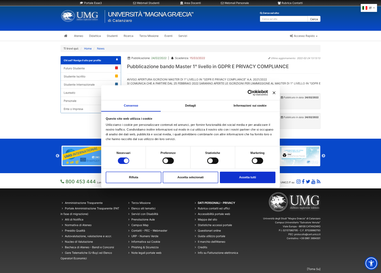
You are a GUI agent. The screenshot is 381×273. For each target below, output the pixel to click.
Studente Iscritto (74, 76)
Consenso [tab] (131, 105)
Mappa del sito (207, 219)
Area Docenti (192, 3)
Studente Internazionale (79, 84)
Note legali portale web (146, 252)
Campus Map (140, 225)
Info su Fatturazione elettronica (218, 252)
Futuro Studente (74, 68)
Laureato (69, 92)
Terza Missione (141, 202)
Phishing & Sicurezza (145, 247)
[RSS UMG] (318, 181)
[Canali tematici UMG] (313, 181)
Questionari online (209, 230)
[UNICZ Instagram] (298, 181)
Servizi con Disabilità (144, 214)
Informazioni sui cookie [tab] (250, 105)
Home (88, 48)
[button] (303, 36)
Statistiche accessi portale (215, 225)
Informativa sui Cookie (145, 241)
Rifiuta (133, 177)
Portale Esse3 (92, 3)
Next (323, 156)
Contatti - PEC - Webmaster (149, 230)
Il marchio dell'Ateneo (211, 241)
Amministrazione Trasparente (84, 202)
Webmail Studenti (147, 3)
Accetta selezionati (190, 177)
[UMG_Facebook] (303, 181)
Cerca (314, 19)
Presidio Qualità (75, 230)
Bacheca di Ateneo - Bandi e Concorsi (89, 247)
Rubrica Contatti (292, 3)
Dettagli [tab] (190, 105)
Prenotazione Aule (143, 219)
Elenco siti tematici (143, 208)
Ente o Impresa (73, 109)
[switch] (168, 161)
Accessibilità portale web (214, 214)
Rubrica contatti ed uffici (214, 208)
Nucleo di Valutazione (79, 241)
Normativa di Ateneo (78, 225)
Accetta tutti (247, 177)
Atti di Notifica (74, 219)
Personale (70, 100)
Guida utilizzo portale (211, 236)
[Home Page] (66, 36)
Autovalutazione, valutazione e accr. (88, 236)
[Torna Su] (313, 269)
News (100, 48)
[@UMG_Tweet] (308, 181)
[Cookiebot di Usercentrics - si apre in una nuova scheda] (250, 93)
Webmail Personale (236, 3)
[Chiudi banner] (274, 92)
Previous (58, 156)
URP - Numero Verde (144, 236)
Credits (202, 247)
